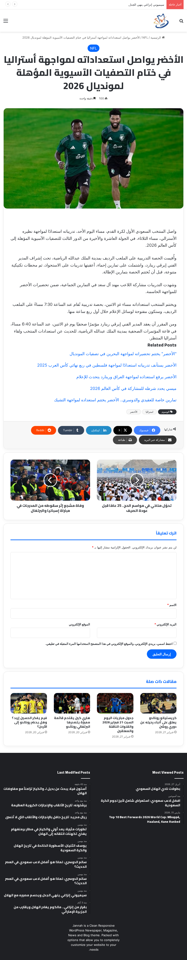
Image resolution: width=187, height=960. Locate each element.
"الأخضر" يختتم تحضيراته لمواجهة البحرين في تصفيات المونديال (123, 353)
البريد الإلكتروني (165, 624)
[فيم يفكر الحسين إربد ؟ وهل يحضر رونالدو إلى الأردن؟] (28, 703)
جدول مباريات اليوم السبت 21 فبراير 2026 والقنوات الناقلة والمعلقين (117, 724)
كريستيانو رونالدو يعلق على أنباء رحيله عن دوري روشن (158, 722)
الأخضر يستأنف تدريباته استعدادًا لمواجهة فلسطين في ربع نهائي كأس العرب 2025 (107, 365)
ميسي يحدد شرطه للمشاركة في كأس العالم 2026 (133, 388)
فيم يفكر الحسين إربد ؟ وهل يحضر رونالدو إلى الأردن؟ (29, 722)
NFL (145, 37)
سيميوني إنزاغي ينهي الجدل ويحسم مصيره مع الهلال (131, 4)
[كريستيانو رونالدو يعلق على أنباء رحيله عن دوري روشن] (158, 703)
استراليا (149, 411)
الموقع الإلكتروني (79, 624)
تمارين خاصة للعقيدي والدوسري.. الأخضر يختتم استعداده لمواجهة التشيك (115, 399)
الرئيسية (156, 37)
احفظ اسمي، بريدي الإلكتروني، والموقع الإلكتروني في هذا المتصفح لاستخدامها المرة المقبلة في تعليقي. (109, 643)
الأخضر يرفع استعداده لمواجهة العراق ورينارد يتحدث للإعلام (126, 376)
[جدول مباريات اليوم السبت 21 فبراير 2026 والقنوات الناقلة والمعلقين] (115, 703)
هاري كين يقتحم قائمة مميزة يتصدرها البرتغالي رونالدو (72, 722)
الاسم (172, 605)
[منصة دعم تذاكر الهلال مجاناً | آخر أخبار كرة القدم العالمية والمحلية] (161, 21)
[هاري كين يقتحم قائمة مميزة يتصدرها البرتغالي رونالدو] (72, 703)
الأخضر (133, 411)
